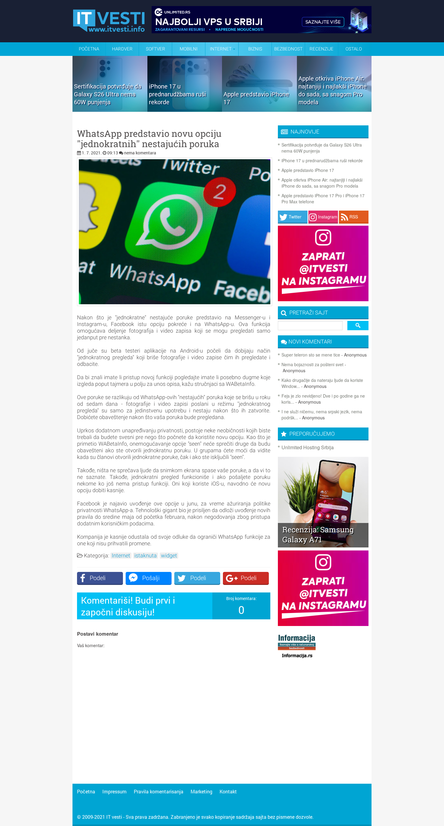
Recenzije (321, 49)
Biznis (255, 49)
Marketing (201, 791)
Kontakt (228, 791)
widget (169, 556)
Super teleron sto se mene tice (311, 355)
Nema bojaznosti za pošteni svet (312, 364)
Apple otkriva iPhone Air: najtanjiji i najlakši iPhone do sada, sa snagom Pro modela (322, 183)
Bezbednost (288, 49)
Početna (89, 49)
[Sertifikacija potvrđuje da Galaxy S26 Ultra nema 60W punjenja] (109, 109)
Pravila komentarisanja (158, 791)
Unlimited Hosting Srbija (308, 447)
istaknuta (145, 556)
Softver (155, 49)
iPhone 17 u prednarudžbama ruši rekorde (322, 160)
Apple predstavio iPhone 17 (308, 170)
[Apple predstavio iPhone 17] (259, 109)
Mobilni (189, 49)
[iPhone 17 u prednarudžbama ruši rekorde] (184, 109)
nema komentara (140, 153)
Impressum (114, 791)
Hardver (122, 49)
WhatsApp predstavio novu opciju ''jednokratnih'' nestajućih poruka (149, 138)
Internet (121, 556)
